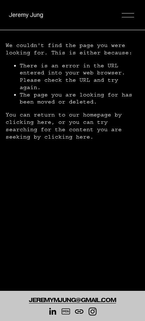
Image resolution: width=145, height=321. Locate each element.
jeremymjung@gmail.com (72, 300)
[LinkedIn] (52, 311)
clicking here (28, 122)
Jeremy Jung (26, 15)
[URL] (79, 311)
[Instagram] (92, 311)
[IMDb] (66, 311)
